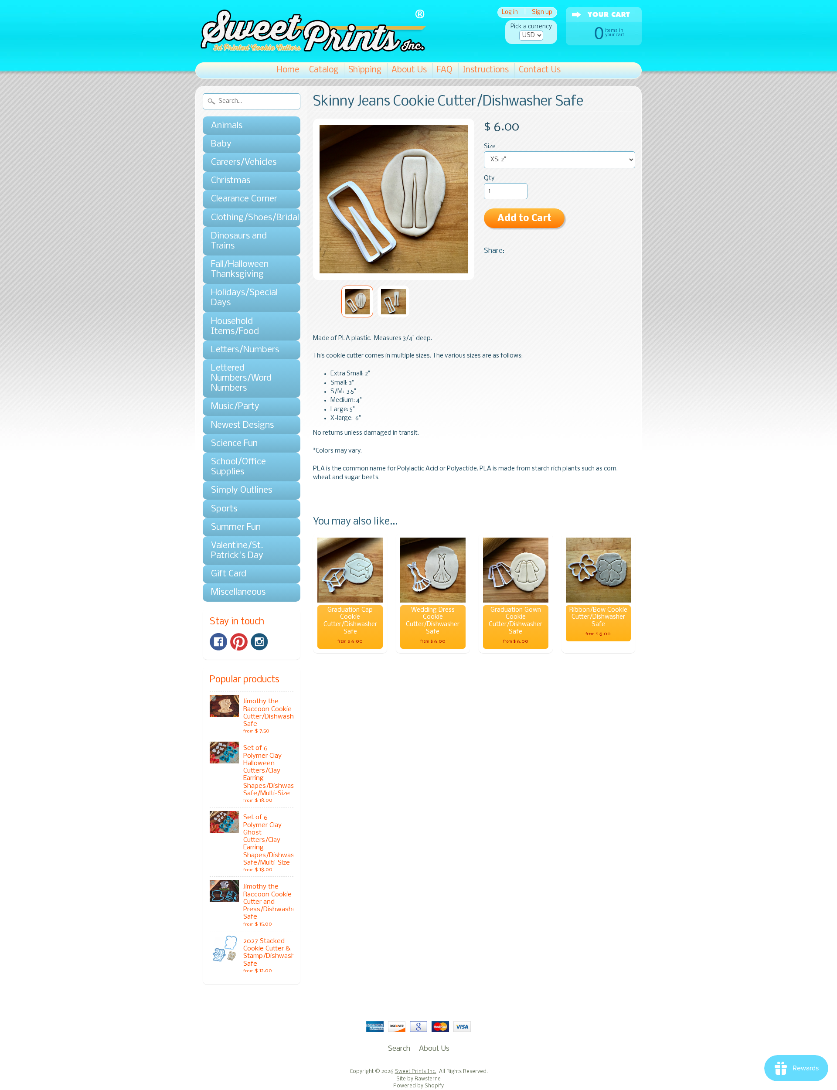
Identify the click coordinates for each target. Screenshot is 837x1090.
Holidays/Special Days (244, 297)
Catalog (323, 70)
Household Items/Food (235, 326)
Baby (221, 144)
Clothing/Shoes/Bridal (247, 217)
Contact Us (540, 70)
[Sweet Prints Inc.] (310, 50)
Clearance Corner (244, 199)
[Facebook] (218, 642)
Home (288, 70)
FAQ (445, 70)
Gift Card (228, 574)
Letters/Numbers (245, 349)
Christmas (230, 180)
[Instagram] (259, 642)
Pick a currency (531, 27)
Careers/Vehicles (243, 162)
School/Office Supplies (238, 467)
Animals (226, 125)
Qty (489, 178)
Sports (224, 509)
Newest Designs (242, 425)
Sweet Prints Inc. (415, 1071)
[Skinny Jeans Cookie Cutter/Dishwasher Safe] (357, 301)
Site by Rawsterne (418, 1079)
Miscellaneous (238, 592)
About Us (409, 70)
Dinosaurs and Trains (239, 241)
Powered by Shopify (418, 1086)
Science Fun (234, 443)
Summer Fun (236, 527)
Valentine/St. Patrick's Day (237, 550)
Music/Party (235, 406)
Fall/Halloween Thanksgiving (240, 269)
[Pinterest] (239, 642)
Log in (510, 12)
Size (490, 146)
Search (399, 1049)
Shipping (364, 70)
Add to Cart (524, 219)
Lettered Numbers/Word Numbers (241, 378)
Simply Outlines (241, 490)
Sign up (542, 12)
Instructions (486, 70)
